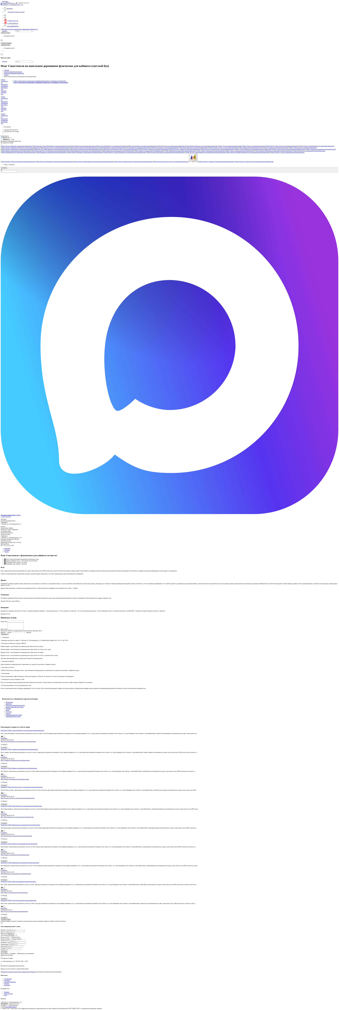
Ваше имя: (4, 621)
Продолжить (4, 634)
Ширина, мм (4, 930)
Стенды (166, 40)
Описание (7, 548)
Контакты (5, 1)
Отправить (4, 951)
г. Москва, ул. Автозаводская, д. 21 (12, 4)
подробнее (4, 738)
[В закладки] (2, 737)
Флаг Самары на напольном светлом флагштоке (15, 760)
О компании (8, 979)
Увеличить (4, 730)
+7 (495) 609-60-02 (12, 23)
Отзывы (6, 983)
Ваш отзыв (4, 629)
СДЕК (287, 40)
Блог (5, 995)
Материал (4, 933)
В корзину (4, 167)
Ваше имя (4, 946)
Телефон (3, 948)
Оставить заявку (5, 919)
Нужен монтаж (5, 939)
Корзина (6, 992)
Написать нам (8, 993)
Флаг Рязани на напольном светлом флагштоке (15, 779)
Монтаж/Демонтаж (10, 982)
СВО (247, 40)
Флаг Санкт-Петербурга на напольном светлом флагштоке (18, 741)
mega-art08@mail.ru (6, 3)
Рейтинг (3, 632)
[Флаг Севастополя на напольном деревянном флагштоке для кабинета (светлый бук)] (4, 94)
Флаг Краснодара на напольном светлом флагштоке (16, 836)
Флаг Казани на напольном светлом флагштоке (15, 855)
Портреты (124, 40)
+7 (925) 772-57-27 (12, 21)
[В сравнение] (4, 737)
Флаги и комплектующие (78, 40)
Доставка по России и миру (16, 12)
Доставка (7, 550)
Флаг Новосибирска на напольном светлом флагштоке (17, 817)
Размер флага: (5, 136)
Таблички (207, 40)
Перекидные (4, 944)
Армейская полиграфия (29, 40)
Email (2, 950)
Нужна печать (5, 937)
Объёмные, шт (5, 942)
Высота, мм (4, 932)
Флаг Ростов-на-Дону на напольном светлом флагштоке (18, 798)
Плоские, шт (4, 940)
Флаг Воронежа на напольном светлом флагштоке (16, 873)
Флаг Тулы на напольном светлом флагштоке (14, 911)
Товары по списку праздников (11, 40)
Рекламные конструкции (331, 40)
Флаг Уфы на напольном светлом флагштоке (14, 892)
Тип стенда (4, 935)
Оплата (6, 551)
